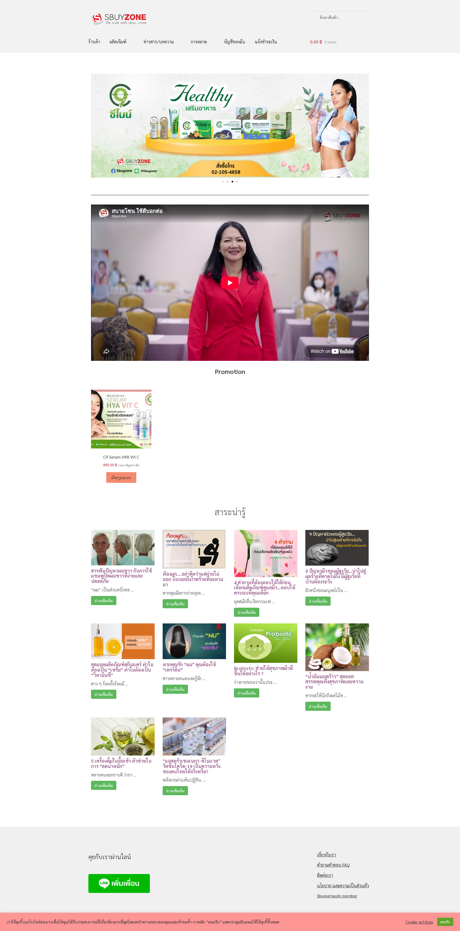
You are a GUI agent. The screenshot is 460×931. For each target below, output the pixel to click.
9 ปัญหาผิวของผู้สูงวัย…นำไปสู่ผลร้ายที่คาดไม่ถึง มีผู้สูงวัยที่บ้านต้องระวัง (335, 576)
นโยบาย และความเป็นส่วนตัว (343, 885)
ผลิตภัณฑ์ (118, 41)
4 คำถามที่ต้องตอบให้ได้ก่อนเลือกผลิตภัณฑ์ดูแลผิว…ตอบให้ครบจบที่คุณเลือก (264, 587)
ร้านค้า (94, 41)
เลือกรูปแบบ (121, 477)
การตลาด (199, 41)
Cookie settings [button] (419, 922)
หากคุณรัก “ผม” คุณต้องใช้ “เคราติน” (189, 667)
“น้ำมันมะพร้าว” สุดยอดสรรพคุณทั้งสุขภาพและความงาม (334, 681)
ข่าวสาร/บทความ (158, 41)
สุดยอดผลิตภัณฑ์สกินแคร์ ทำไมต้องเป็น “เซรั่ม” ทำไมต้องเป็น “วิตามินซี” (122, 669)
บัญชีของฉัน (234, 41)
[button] (223, 181)
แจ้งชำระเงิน (266, 41)
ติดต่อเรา (325, 875)
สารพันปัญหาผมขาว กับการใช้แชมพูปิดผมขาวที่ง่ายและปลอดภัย (121, 575)
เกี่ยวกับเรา (326, 855)
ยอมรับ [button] (445, 922)
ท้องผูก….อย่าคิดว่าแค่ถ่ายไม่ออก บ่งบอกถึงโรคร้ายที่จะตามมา (193, 579)
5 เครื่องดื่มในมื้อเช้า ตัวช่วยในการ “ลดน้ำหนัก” (121, 763)
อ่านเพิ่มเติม (104, 600)
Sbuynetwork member (337, 896)
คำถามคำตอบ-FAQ (333, 865)
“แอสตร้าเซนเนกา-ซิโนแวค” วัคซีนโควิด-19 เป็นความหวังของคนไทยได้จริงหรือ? (191, 766)
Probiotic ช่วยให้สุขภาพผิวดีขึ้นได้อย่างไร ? (263, 670)
